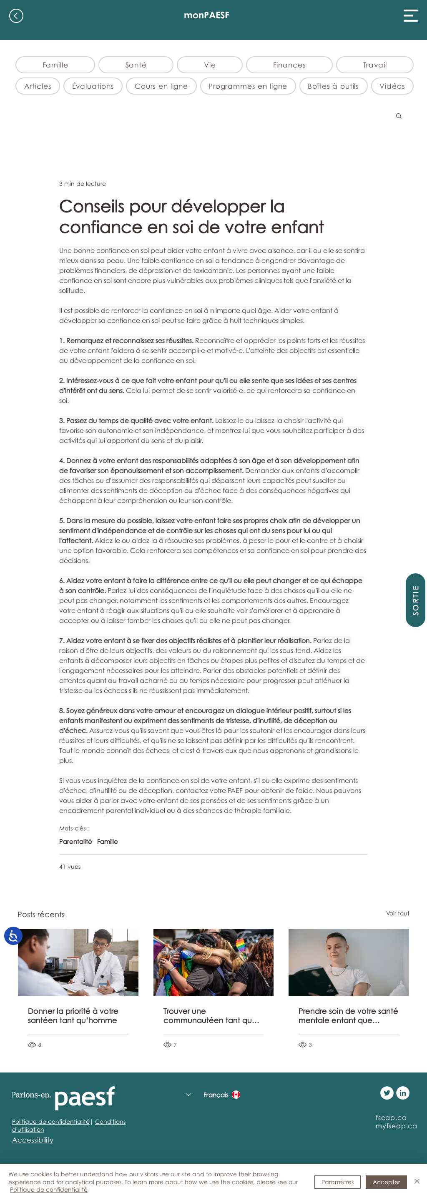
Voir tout (397, 913)
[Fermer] (417, 1181)
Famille (107, 841)
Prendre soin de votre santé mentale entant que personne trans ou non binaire (348, 1015)
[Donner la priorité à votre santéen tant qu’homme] (78, 962)
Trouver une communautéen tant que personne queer (210, 1015)
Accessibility (32, 1139)
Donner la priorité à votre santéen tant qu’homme (73, 1015)
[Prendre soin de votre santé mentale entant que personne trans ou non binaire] (349, 962)
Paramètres (338, 1181)
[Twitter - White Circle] (387, 1093)
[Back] (16, 16)
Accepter (386, 1181)
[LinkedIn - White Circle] (402, 1093)
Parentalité (75, 841)
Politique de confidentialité (51, 1121)
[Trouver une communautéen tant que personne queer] (213, 962)
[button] (411, 16)
